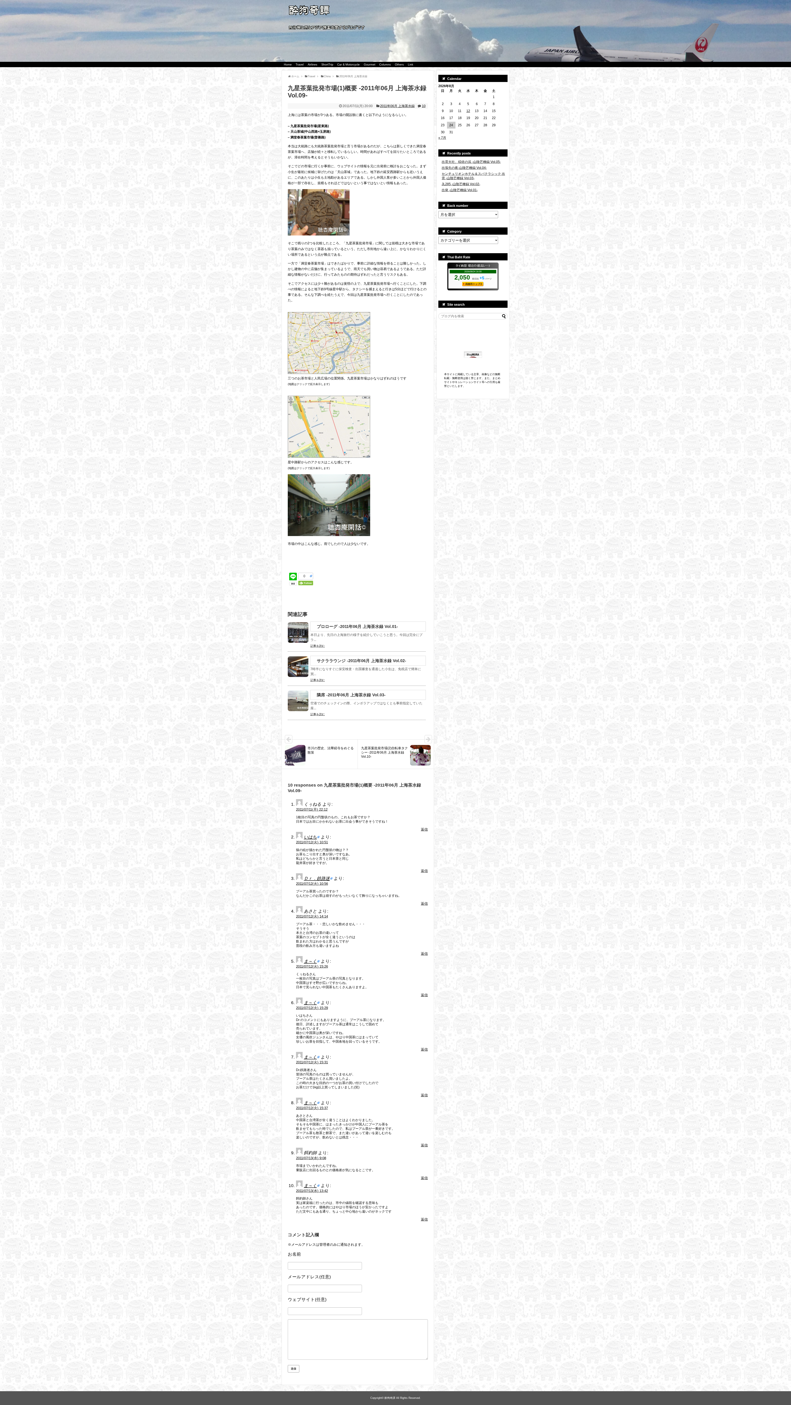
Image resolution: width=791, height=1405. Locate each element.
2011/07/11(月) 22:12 (312, 809)
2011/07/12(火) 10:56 (312, 884)
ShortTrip (327, 64)
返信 (424, 829)
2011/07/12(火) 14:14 (312, 916)
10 (424, 106)
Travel (300, 64)
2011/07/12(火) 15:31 (312, 1062)
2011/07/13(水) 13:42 (312, 1191)
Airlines (312, 64)
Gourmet (369, 64)
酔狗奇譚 (390, 1397)
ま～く (310, 961)
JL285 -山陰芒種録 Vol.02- (461, 184)
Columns (385, 64)
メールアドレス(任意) (309, 1276)
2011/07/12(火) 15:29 (312, 1008)
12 (468, 111)
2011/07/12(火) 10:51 (312, 842)
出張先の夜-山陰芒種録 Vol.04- (464, 168)
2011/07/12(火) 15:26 (312, 966)
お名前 (294, 1254)
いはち (310, 837)
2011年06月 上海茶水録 (397, 106)
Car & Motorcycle (348, 64)
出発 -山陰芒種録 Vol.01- (460, 190)
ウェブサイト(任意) (307, 1299)
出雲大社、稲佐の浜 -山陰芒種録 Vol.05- (471, 162)
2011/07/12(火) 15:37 (312, 1108)
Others (399, 64)
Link (410, 64)
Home (288, 64)
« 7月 (442, 137)
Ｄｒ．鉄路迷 (317, 878)
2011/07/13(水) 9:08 (311, 1158)
